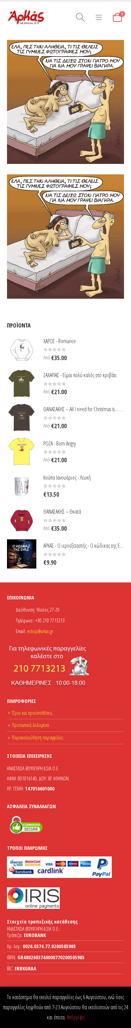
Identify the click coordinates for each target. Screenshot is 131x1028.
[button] (80, 17)
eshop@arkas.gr (40, 631)
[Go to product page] (21, 349)
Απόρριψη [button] (76, 1017)
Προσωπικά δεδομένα (30, 725)
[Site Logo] (26, 17)
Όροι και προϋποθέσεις (32, 713)
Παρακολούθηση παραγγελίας (37, 737)
